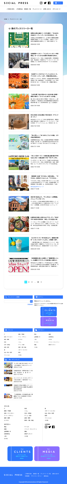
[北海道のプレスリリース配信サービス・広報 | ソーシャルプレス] (16, 3)
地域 (5, 342)
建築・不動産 (21, 334)
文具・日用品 (7, 344)
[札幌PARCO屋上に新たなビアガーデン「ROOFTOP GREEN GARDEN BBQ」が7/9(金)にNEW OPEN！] (19, 224)
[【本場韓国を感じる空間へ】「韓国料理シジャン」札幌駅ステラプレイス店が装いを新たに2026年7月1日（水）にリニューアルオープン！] (19, 265)
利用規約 (27, 476)
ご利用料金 (19, 9)
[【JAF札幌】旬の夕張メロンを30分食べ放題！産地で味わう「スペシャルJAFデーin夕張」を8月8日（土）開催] (19, 101)
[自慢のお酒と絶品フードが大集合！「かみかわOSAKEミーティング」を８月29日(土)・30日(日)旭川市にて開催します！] (19, 40)
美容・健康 (6, 339)
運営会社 (46, 476)
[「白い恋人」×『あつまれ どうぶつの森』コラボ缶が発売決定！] (19, 142)
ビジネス (20, 339)
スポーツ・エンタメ (22, 349)
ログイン (36, 303)
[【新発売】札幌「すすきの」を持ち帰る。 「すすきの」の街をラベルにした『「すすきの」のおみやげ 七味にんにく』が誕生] (19, 183)
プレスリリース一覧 (45, 473)
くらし (19, 342)
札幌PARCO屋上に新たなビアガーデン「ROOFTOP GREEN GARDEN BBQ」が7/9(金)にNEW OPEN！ (44, 219)
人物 (35, 339)
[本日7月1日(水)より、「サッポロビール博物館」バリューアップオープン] (19, 204)
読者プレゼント (52, 344)
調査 (35, 344)
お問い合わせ (47, 9)
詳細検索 (30, 304)
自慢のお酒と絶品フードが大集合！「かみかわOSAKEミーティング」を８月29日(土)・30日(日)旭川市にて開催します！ (44, 35)
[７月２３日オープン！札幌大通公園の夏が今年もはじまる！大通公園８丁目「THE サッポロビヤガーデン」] (19, 162)
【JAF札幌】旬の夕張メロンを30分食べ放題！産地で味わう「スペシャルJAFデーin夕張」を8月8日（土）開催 (44, 96)
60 (38, 282)
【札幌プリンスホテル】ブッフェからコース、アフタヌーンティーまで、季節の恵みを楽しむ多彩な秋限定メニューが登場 (44, 76)
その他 (19, 355)
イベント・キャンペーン (54, 342)
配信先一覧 (27, 9)
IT (4, 334)
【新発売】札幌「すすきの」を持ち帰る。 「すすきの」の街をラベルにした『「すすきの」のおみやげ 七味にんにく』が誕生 (44, 178)
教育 (19, 352)
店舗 (50, 334)
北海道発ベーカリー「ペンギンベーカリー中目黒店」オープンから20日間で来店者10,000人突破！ (44, 55)
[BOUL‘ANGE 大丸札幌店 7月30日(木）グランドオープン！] (19, 121)
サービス (36, 342)
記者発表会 (51, 336)
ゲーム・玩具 (21, 344)
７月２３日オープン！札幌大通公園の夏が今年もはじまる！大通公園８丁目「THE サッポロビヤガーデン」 (44, 158)
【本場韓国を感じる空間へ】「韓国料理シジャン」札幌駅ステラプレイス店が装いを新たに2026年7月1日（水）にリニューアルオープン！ (44, 260)
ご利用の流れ (10, 9)
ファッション (7, 355)
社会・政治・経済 (8, 352)
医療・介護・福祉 (22, 347)
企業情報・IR (37, 336)
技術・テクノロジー (8, 336)
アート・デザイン (22, 336)
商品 (35, 334)
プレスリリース (37, 9)
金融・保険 (6, 347)
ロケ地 (50, 339)
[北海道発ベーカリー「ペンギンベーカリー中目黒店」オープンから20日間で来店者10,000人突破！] (19, 60)
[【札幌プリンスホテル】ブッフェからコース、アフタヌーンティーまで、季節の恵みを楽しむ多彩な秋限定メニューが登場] (19, 81)
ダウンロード (56, 9)
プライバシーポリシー (36, 476)
